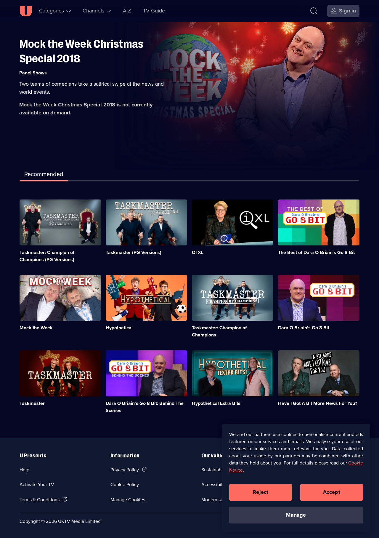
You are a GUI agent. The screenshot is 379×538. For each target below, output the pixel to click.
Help (24, 469)
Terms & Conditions (40, 499)
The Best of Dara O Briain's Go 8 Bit (316, 252)
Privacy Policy (124, 469)
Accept (331, 492)
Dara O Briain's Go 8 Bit (303, 327)
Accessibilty (213, 484)
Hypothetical (119, 327)
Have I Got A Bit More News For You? (317, 403)
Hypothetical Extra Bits (216, 403)
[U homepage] (26, 11)
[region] (296, 478)
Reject (260, 492)
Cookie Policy (124, 484)
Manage (296, 515)
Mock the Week (36, 327)
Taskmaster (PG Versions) (133, 252)
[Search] (314, 11)
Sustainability (215, 469)
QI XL (197, 252)
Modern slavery (217, 499)
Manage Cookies (127, 499)
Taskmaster (32, 403)
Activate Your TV (37, 484)
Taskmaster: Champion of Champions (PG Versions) (47, 256)
